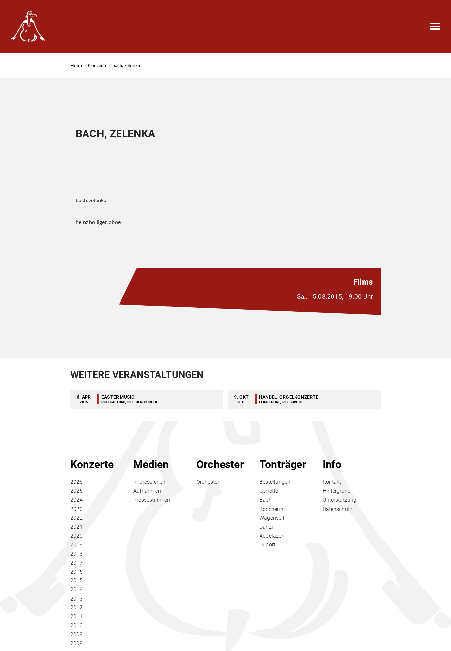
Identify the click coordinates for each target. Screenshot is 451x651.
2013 (76, 599)
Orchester (220, 464)
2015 (76, 580)
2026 (76, 482)
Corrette (269, 491)
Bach (266, 500)
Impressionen (149, 482)
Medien (151, 464)
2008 (76, 643)
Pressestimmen (151, 500)
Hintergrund (337, 491)
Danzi (266, 527)
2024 (76, 500)
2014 (76, 589)
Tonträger (283, 464)
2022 (76, 518)
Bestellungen (275, 482)
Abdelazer (271, 536)
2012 (76, 607)
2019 (76, 545)
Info (332, 464)
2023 (76, 509)
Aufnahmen (147, 491)
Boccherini (272, 509)
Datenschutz (337, 509)
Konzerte (97, 65)
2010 (76, 625)
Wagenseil (272, 518)
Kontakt (332, 482)
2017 (76, 563)
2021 (76, 527)
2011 (76, 616)
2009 (76, 634)
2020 (76, 536)
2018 (76, 554)
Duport (267, 545)
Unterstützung (340, 500)
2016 (76, 572)
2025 (76, 491)
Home (76, 65)
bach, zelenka (126, 65)
